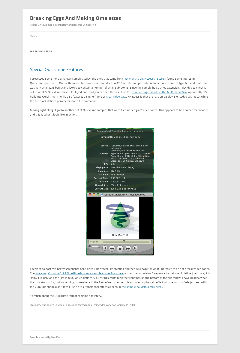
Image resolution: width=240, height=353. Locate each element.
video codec (106, 305)
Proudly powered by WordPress (46, 337)
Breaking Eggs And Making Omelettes (75, 18)
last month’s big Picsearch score (144, 78)
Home (33, 35)
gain (96, 305)
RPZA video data (116, 96)
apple (89, 305)
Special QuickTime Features (56, 69)
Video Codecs (65, 305)
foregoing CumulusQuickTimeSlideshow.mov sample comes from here (79, 273)
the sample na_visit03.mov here (141, 287)
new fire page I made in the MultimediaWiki (159, 92)
